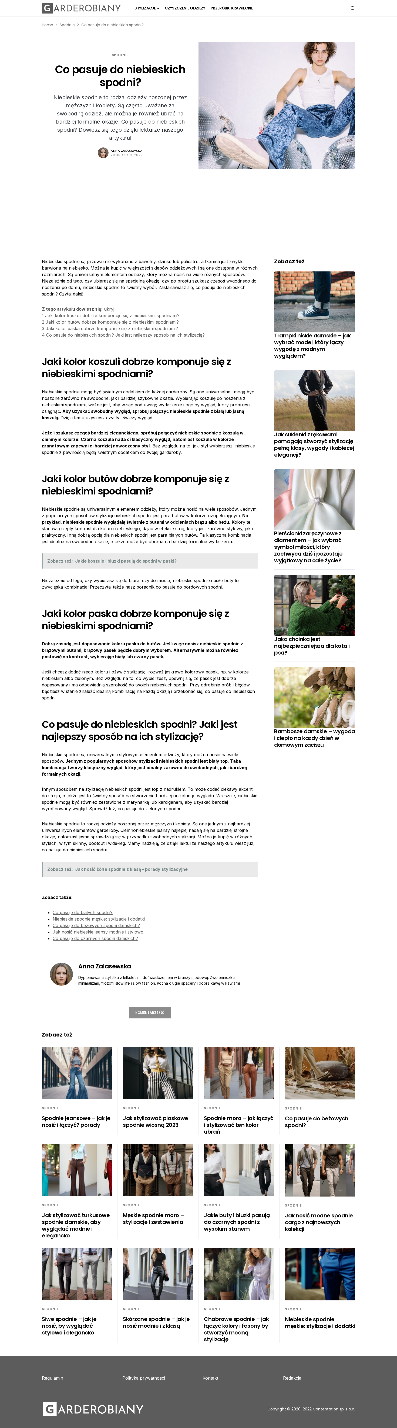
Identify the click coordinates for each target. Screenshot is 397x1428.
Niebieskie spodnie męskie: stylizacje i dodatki (99, 919)
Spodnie (67, 25)
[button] (352, 8)
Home (47, 25)
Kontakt (210, 1378)
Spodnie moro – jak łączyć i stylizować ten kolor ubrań (239, 1124)
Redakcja (292, 1378)
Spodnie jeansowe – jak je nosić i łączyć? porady (76, 1121)
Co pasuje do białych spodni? (83, 912)
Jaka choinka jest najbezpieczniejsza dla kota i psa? (312, 645)
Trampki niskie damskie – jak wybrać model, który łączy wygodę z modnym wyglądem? (312, 346)
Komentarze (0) (149, 1012)
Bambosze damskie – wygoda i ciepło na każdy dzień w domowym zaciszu (314, 738)
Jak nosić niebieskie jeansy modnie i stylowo (98, 932)
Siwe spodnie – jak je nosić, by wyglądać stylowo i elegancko (69, 1325)
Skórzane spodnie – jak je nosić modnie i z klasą (156, 1322)
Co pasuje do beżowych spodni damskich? (96, 925)
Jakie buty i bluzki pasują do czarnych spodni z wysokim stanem (237, 1222)
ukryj (109, 309)
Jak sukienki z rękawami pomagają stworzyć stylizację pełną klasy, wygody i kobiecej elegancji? (314, 445)
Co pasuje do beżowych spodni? (316, 1122)
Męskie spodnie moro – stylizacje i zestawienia (153, 1218)
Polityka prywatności (143, 1378)
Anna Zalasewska (126, 150)
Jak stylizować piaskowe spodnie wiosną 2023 (155, 1121)
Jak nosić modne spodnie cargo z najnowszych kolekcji (319, 1222)
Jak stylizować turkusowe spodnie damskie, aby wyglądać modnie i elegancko (76, 1225)
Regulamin (52, 1378)
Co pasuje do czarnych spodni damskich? (95, 938)
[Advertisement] (198, 209)
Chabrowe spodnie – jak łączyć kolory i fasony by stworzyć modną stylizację (236, 1329)
